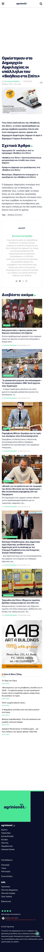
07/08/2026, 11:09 (24, 398)
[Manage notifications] (37, 933)
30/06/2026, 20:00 (24, 615)
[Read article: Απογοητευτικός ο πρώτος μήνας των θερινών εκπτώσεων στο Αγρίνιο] (22, 313)
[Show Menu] (3, 3)
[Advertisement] (22, 30)
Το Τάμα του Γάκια (9, 681)
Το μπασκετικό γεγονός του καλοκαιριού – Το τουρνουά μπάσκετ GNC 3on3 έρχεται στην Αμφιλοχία (22, 383)
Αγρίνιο (7, 325)
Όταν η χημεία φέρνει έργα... (14, 703)
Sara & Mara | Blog (13, 674)
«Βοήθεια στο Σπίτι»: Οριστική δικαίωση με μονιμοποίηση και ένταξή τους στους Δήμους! (21, 160)
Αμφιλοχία (8, 375)
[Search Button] (41, 3)
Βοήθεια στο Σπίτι (15, 215)
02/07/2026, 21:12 (24, 565)
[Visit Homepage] (22, 3)
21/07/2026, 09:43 (24, 506)
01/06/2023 (27, 81)
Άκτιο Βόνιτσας (10, 537)
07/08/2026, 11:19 (24, 345)
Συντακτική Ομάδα (11, 81)
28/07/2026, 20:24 (24, 451)
